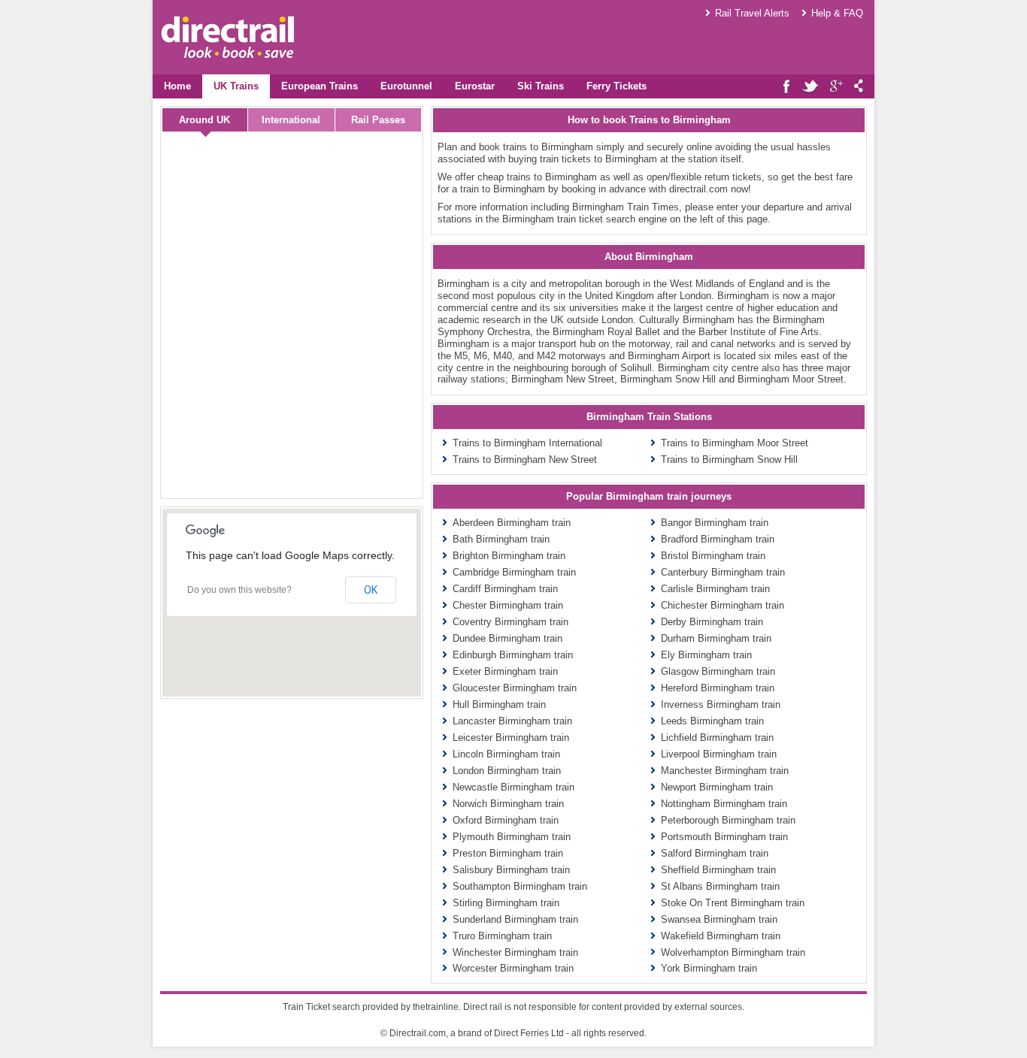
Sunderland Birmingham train (515, 919)
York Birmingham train (709, 968)
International (291, 119)
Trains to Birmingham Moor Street (734, 443)
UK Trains (236, 86)
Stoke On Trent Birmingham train (732, 902)
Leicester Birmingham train (511, 737)
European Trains (319, 86)
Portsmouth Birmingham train (724, 836)
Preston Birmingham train (508, 853)
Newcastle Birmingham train (513, 787)
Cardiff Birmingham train (505, 588)
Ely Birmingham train (706, 654)
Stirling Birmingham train (506, 902)
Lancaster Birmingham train (512, 721)
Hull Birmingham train (499, 704)
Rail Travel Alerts (752, 13)
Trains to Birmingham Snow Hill (729, 459)
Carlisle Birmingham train (715, 588)
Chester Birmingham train (508, 605)
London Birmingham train (507, 770)
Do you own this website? (239, 590)
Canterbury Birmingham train (723, 572)
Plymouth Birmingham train (512, 836)
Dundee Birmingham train (507, 638)
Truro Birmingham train (502, 936)
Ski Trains (540, 86)
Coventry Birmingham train (510, 621)
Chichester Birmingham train (722, 605)
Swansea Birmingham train (719, 919)
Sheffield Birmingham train (718, 869)
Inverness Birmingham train (720, 704)
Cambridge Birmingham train (514, 572)
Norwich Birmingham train (508, 803)
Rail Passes (378, 119)
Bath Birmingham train (501, 539)
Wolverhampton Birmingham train (733, 952)
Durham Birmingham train (716, 638)
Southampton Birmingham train (520, 886)
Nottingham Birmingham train (724, 803)
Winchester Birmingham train (515, 952)
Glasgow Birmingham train (718, 671)
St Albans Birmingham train (720, 886)
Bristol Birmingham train (713, 555)
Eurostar (475, 86)
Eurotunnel (406, 86)
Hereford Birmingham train (717, 688)
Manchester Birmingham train (725, 770)
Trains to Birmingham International (527, 443)
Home (177, 86)
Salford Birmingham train (714, 853)
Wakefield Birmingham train (720, 936)
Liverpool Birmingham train (719, 754)
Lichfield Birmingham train (717, 737)
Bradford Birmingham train (717, 539)
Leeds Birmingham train (712, 721)
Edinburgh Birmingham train (513, 654)
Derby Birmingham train (712, 621)
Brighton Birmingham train (509, 555)
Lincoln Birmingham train (506, 754)
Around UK (204, 119)
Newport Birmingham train (717, 787)
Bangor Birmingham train (714, 522)
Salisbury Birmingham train (511, 869)
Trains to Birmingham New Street (525, 459)
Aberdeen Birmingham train (512, 522)
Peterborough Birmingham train (728, 820)
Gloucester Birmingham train (515, 688)
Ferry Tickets (616, 86)
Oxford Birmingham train (506, 820)
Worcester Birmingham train (513, 968)
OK (370, 590)
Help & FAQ (837, 13)
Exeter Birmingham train (505, 671)
